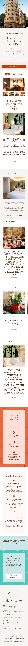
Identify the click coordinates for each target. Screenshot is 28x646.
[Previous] (4, 84)
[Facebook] (7, 600)
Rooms (13, 74)
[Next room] (24, 140)
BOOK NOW (18, 215)
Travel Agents (6, 622)
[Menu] (19, 4)
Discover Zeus (6, 624)
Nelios (10, 641)
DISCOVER (14, 278)
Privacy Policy (10, 636)
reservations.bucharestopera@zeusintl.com (14, 611)
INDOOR (7, 74)
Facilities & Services (7, 617)
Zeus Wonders (18, 616)
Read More (8, 215)
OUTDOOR (20, 74)
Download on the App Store (8, 629)
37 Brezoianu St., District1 (9, 607)
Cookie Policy (18, 636)
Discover (14, 161)
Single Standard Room (14, 140)
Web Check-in (18, 617)
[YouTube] (16, 600)
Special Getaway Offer (14, 203)
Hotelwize (22, 641)
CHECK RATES (14, 66)
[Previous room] (4, 140)
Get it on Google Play (19, 628)
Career (16, 622)
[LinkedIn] (20, 600)
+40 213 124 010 (8, 610)
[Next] (24, 84)
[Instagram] (12, 600)
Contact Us (6, 616)
